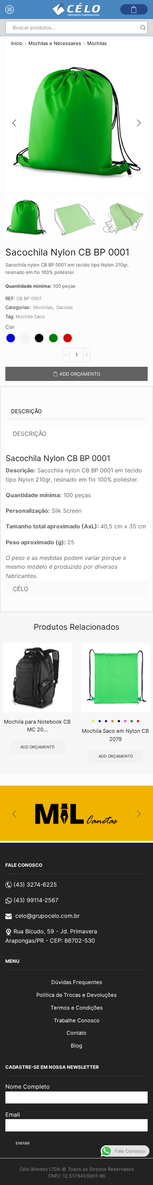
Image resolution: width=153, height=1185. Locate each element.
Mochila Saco (30, 316)
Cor (10, 327)
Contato (76, 1033)
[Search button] (142, 27)
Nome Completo (27, 1086)
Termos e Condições (77, 1008)
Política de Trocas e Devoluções (76, 995)
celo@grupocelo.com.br (47, 915)
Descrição (26, 411)
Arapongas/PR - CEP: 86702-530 (50, 940)
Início (16, 43)
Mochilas (97, 43)
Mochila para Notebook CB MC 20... (37, 726)
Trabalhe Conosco (77, 1020)
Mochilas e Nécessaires (54, 43)
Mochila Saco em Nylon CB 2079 (115, 735)
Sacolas (64, 307)
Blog (76, 1046)
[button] (14, 123)
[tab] (26, 411)
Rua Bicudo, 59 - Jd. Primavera (55, 931)
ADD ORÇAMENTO (79, 374)
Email (12, 1114)
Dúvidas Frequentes (76, 982)
